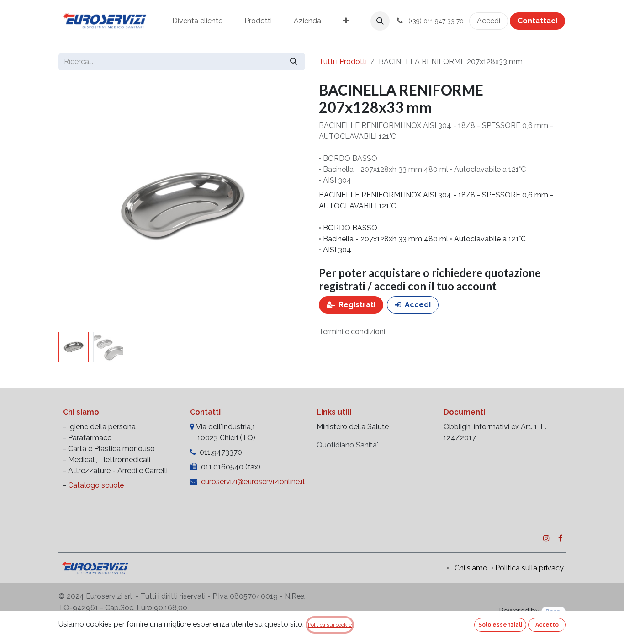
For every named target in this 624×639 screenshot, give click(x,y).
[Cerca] (293, 61)
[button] (380, 21)
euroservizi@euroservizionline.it (253, 481)
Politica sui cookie (330, 625)
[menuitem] (197, 21)
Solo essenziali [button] (500, 625)
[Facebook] (560, 537)
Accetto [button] (547, 625)
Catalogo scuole (96, 485)
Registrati (356, 304)
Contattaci (537, 20)
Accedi (488, 20)
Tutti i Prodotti (343, 61)
